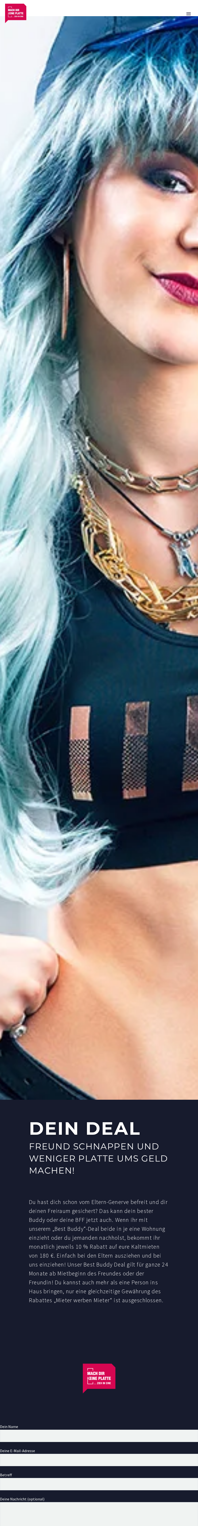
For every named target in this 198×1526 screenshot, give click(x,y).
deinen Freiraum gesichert (62, 1211)
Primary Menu (188, 13)
